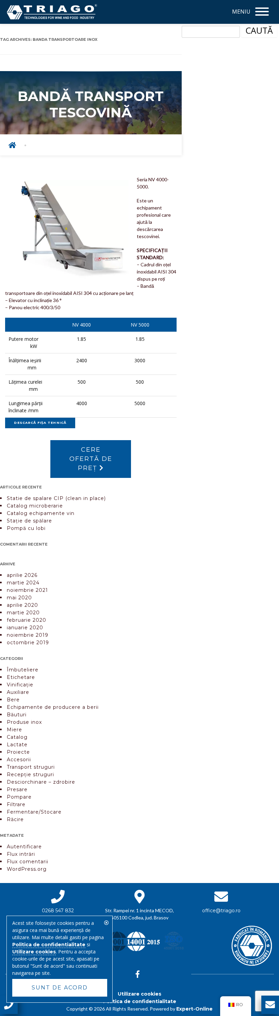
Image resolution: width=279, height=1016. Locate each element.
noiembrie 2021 (27, 590)
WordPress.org (27, 869)
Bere (13, 700)
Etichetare (21, 677)
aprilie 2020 (22, 605)
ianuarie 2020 (25, 627)
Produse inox (24, 722)
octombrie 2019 (28, 642)
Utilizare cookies (139, 994)
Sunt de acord (60, 987)
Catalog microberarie (35, 506)
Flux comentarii (27, 862)
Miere (14, 730)
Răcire (15, 819)
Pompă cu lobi (26, 528)
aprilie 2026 (22, 575)
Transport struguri (31, 767)
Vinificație (20, 685)
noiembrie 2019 (27, 635)
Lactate (17, 745)
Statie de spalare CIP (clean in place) (56, 498)
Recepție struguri (30, 774)
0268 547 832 (58, 910)
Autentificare (24, 847)
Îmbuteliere (22, 670)
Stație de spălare (29, 521)
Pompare (19, 797)
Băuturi (17, 715)
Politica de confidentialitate (139, 1001)
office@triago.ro (221, 910)
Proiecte (18, 752)
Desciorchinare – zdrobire (41, 782)
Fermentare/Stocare (34, 812)
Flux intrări (21, 854)
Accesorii (19, 759)
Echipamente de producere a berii (53, 707)
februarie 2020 (26, 620)
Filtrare (16, 804)
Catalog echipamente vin (41, 513)
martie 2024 (23, 583)
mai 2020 (19, 598)
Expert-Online (194, 1009)
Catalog (17, 737)
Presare (17, 789)
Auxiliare (18, 692)
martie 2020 (23, 613)
